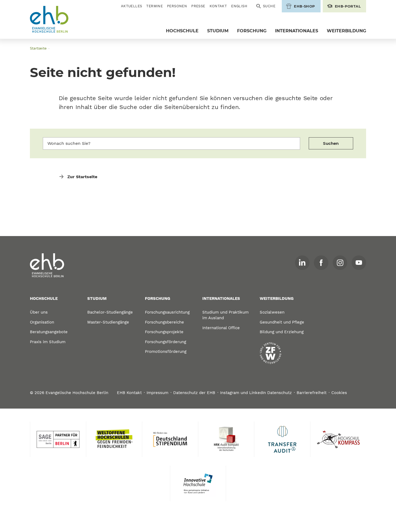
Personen (177, 6)
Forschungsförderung (165, 341)
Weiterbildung (346, 30)
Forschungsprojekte (164, 331)
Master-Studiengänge (108, 322)
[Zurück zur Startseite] (49, 19)
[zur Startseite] (47, 265)
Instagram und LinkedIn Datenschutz (256, 392)
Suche (269, 6)
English (239, 6)
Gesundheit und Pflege (282, 322)
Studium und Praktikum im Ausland (225, 315)
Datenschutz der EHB (194, 392)
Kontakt (218, 6)
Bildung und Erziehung (282, 331)
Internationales (296, 30)
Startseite (38, 48)
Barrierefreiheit (311, 392)
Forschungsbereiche (164, 322)
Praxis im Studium (47, 341)
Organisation (42, 322)
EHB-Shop (304, 6)
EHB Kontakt (129, 392)
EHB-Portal (348, 6)
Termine (154, 6)
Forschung (251, 30)
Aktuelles (131, 6)
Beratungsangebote (49, 331)
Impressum (157, 392)
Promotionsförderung (165, 351)
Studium (217, 30)
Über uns (39, 312)
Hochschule (182, 30)
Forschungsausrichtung (167, 312)
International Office (221, 327)
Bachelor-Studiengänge (110, 312)
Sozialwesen (272, 312)
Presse (198, 6)
